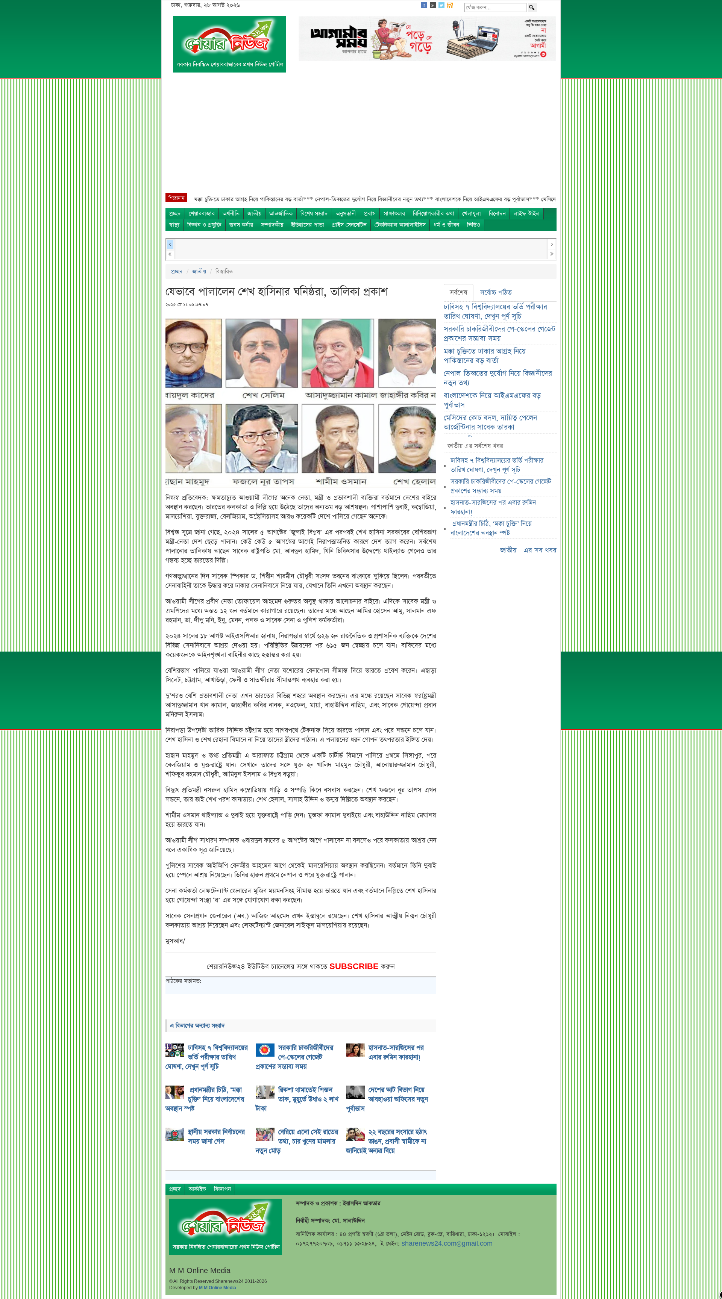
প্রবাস (370, 214)
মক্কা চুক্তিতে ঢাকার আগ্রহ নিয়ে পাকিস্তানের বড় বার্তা (485, 356)
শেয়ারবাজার (202, 214)
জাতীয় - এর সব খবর (528, 550)
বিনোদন (497, 214)
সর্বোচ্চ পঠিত (496, 292)
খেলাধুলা (471, 214)
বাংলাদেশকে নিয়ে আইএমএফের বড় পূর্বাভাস (492, 400)
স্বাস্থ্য (174, 225)
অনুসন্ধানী (346, 214)
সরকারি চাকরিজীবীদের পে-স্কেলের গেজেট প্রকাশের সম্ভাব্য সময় (500, 334)
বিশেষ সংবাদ (314, 214)
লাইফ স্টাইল (527, 214)
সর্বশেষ (458, 292)
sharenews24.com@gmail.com (447, 1244)
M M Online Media (217, 1287)
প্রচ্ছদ (175, 214)
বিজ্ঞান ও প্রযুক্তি (204, 225)
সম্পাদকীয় (272, 225)
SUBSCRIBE (355, 966)
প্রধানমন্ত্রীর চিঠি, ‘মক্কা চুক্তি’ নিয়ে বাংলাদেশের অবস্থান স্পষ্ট (491, 528)
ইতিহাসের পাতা (307, 225)
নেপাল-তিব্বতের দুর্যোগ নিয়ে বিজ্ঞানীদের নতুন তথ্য (498, 378)
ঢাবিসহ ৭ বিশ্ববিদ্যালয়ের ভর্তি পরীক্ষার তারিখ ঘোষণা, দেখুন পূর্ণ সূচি (495, 312)
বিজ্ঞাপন (222, 1189)
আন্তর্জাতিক (281, 214)
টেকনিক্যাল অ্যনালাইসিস (400, 225)
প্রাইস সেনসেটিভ (349, 225)
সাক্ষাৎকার (394, 214)
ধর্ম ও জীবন (446, 225)
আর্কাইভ (197, 1189)
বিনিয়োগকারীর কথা (433, 214)
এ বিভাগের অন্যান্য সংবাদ (197, 1026)
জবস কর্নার (241, 225)
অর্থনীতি (231, 214)
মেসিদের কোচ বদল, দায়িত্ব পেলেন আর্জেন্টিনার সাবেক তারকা (490, 422)
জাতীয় (254, 214)
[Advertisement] (361, 136)
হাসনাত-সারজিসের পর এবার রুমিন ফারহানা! (493, 507)
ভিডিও (473, 225)
